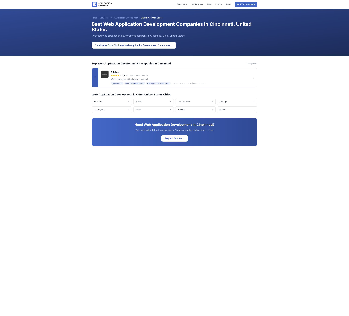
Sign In (229, 4)
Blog (209, 4)
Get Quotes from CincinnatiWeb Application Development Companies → (134, 45)
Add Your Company (246, 4)
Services (181, 4)
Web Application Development (124, 18)
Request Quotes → (175, 138)
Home (94, 18)
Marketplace (198, 4)
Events (218, 4)
